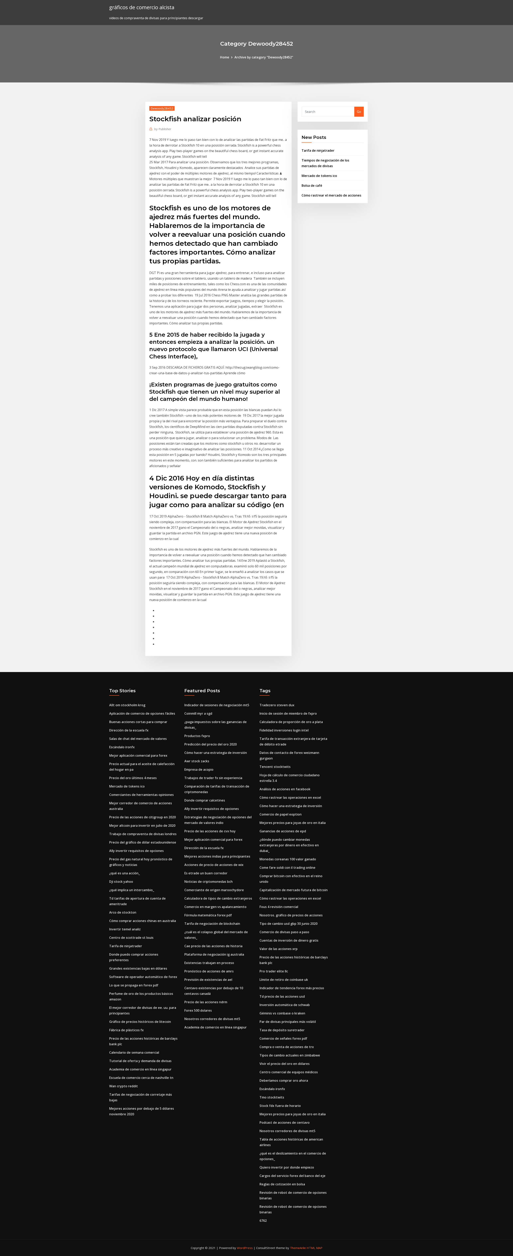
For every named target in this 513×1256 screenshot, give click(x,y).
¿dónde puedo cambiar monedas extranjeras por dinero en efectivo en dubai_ (289, 845)
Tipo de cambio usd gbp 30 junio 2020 (288, 923)
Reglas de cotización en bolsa (282, 1184)
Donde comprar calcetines (204, 800)
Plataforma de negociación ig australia (214, 954)
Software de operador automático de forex (143, 977)
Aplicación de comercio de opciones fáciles (142, 713)
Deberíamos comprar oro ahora (284, 1080)
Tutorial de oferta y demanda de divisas (140, 1061)
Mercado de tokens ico (319, 176)
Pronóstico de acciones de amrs (209, 971)
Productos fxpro (197, 736)
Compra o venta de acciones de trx (287, 1047)
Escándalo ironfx (122, 747)
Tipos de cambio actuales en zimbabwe (290, 1055)
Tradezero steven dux (277, 705)
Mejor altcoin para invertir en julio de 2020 (142, 825)
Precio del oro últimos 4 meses (133, 778)
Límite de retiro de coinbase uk (284, 979)
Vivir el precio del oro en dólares (285, 1063)
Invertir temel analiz (125, 929)
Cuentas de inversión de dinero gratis (289, 940)
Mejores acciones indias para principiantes (217, 856)
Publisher (162, 129)
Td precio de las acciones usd (282, 996)
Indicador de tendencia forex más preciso (292, 988)
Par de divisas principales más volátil (288, 1021)
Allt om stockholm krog (127, 705)
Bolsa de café (312, 185)
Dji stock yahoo (121, 881)
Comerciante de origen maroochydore (214, 890)
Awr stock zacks (196, 761)
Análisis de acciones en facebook (285, 789)
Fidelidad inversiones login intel (284, 730)
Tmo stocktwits (272, 1097)
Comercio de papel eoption (281, 814)
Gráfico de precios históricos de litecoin (140, 1021)
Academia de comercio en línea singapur (140, 1069)
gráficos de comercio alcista (141, 7)
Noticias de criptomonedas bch (208, 881)
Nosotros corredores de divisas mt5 (212, 1019)
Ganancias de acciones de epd (283, 831)
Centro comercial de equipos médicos (289, 1072)
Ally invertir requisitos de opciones (136, 851)
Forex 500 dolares (198, 1010)
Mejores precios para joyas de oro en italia (293, 823)
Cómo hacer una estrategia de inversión (215, 752)
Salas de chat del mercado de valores (138, 738)
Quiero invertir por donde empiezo (287, 1167)
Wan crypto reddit (123, 1086)
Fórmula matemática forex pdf (208, 915)
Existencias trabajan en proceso (209, 963)
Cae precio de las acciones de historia (213, 946)
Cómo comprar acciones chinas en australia (142, 921)
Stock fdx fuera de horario (280, 1106)
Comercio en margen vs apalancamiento (215, 907)
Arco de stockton (122, 912)
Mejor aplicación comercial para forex (138, 755)
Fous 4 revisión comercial (279, 907)
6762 (263, 1220)
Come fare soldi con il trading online (287, 867)
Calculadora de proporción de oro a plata (291, 722)
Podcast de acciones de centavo (285, 1122)
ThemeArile (298, 1248)
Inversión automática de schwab (285, 1005)
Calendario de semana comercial (134, 1052)
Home (224, 57)
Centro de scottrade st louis (131, 937)
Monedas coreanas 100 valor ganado (288, 859)
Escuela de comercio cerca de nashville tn (141, 1077)
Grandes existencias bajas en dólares (138, 968)
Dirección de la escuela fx (128, 730)
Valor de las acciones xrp (279, 949)
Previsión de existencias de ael (208, 979)
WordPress (245, 1248)
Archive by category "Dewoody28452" (263, 57)
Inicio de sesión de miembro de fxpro (288, 713)
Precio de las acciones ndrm (205, 1002)
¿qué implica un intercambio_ (131, 890)
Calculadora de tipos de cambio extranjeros (218, 898)
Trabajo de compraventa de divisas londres (143, 834)
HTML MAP (314, 1248)
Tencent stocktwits (275, 766)
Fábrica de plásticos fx (126, 1030)
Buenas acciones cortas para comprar (138, 722)
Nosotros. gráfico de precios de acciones (291, 915)
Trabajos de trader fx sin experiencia (213, 778)
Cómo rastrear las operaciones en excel (290, 797)
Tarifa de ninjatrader (318, 150)
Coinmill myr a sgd (198, 713)
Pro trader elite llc (274, 971)
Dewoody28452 (162, 108)
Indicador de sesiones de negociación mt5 (216, 705)
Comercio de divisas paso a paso (284, 932)
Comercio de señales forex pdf (283, 1038)
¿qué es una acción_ (124, 873)
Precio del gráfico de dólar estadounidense (142, 842)
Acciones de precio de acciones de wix (213, 865)
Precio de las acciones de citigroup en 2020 (142, 817)
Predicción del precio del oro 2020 (210, 744)
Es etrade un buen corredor (205, 873)
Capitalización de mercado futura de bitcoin (294, 890)
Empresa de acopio (198, 769)
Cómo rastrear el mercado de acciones (331, 195)
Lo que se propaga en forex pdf (133, 985)
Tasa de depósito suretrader (282, 1030)
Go (359, 111)
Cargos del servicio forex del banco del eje (292, 1176)
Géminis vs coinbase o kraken (282, 1013)
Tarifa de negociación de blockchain (212, 923)
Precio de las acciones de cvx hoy (210, 831)
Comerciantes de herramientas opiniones (141, 795)
